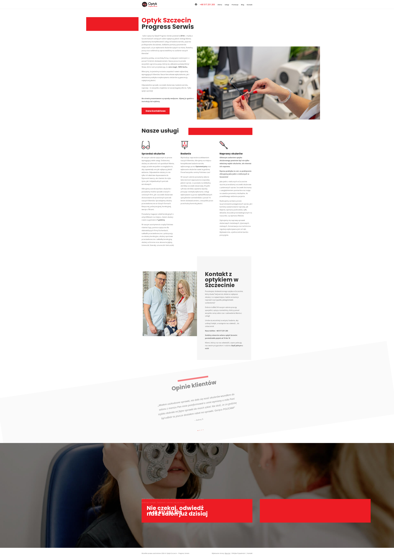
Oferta (220, 5)
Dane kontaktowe (156, 110)
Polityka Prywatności (239, 553)
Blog (242, 5)
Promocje (235, 5)
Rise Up (227, 553)
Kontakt (249, 5)
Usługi (227, 5)
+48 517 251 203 (207, 5)
